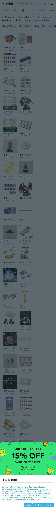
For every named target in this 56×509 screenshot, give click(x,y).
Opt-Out (37, 505)
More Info (48, 505)
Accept (28, 505)
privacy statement (9, 491)
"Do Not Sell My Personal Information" (21, 499)
